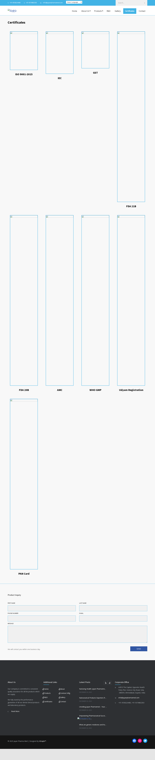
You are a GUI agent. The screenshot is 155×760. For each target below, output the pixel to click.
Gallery (118, 11)
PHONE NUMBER (13, 613)
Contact (142, 11)
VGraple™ (42, 741)
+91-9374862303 (31, 3)
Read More (15, 711)
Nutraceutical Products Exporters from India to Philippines (93, 698)
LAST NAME (82, 603)
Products (98, 11)
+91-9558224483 (15, 3)
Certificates (129, 11)
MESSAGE (11, 623)
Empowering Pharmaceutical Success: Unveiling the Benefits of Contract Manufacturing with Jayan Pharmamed (93, 716)
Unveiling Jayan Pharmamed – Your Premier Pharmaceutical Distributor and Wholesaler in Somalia (93, 707)
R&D (108, 11)
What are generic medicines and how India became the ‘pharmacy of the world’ (93, 725)
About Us (85, 11)
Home (74, 11)
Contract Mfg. (65, 693)
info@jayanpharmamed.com (53, 3)
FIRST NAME (11, 603)
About (62, 689)
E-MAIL (81, 613)
